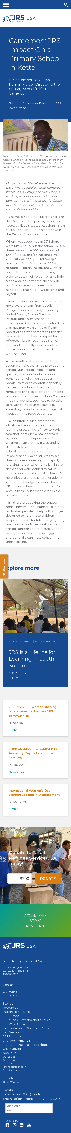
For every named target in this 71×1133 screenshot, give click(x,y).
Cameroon (30, 103)
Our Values (9, 1056)
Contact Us (11, 985)
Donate (8, 1078)
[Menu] (6, 4)
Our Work (10, 991)
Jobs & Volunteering (14, 1070)
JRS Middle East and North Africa (26, 1020)
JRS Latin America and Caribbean (27, 1044)
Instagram (14, 1125)
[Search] (66, 4)
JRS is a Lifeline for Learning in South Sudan (32, 659)
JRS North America (16, 1040)
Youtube (29, 1125)
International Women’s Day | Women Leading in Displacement (34, 793)
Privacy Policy (10, 1120)
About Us (9, 1053)
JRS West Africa (14, 1024)
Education (47, 103)
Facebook (7, 1125)
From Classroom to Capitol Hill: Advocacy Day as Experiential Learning (33, 753)
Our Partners (10, 995)
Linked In (21, 1125)
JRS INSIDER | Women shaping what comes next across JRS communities (32, 711)
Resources (10, 1007)
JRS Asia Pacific (14, 1032)
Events (8, 1090)
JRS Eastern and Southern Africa (26, 1028)
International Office (17, 1011)
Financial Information (14, 1066)
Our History (9, 1060)
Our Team (8, 1063)
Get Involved (12, 1049)
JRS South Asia (13, 1036)
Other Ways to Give (13, 1082)
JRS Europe (11, 1016)
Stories (8, 1003)
